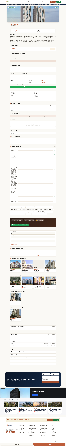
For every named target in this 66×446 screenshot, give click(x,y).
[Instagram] (9, 432)
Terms (53, 433)
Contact (53, 428)
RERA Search (21, 432)
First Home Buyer (31, 436)
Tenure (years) (13, 239)
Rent (27, 1)
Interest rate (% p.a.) (14, 235)
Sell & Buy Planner (32, 431)
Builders (35, 1)
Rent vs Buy (30, 429)
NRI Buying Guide (43, 432)
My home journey (32, 425)
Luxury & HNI (54, 431)
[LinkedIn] (12, 432)
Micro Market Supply (43, 429)
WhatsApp (59, 1)
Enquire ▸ (49, 444)
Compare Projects (32, 432)
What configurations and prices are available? (19, 357)
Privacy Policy (54, 432)
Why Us (43, 1)
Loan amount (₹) (13, 231)
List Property (53, 1)
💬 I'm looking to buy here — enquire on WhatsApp (33, 86)
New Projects (20, 1)
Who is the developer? (15, 360)
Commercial (30, 1)
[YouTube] (14, 432)
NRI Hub (53, 429)
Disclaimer (53, 435)
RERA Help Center (43, 433)
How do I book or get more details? (17, 363)
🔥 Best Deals (14, 1)
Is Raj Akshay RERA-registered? (16, 354)
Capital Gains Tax (31, 435)
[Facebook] (7, 432)
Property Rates (42, 435)
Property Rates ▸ (37, 255)
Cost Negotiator (31, 433)
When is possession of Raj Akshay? (17, 351)
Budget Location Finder (33, 428)
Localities (39, 1)
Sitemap (53, 436)
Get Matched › (50, 382)
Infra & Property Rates (44, 431)
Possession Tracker (43, 428)
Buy (24, 1)
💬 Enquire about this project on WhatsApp (20, 224)
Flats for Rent (21, 425)
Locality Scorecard (43, 425)
